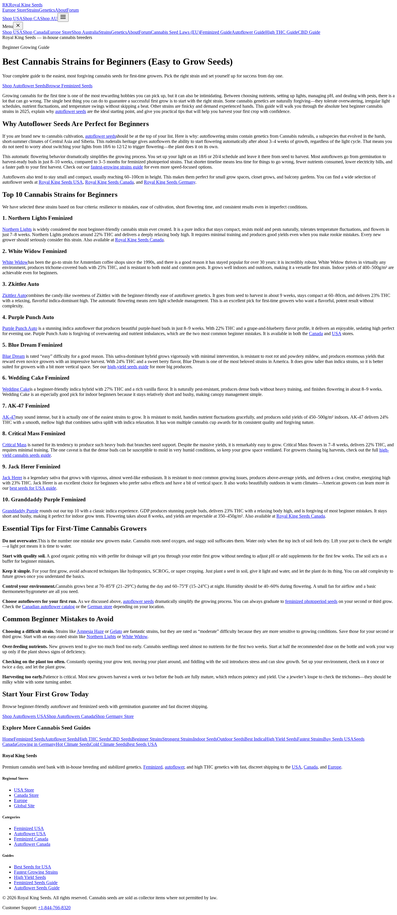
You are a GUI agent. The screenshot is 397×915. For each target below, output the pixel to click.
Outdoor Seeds (230, 739)
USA (336, 333)
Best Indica (254, 739)
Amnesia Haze (90, 631)
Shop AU (49, 18)
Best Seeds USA (141, 744)
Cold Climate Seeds (108, 744)
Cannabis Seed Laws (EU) (175, 32)
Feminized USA (29, 828)
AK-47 (8, 417)
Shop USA (12, 18)
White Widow (15, 262)
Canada (316, 333)
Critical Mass (14, 444)
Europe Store (14, 10)
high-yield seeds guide (128, 366)
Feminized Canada (31, 838)
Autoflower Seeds (61, 739)
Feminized (152, 766)
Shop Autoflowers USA (24, 716)
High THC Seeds (94, 739)
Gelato (116, 631)
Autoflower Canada (32, 844)
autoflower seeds (70, 111)
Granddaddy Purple (20, 510)
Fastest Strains (310, 739)
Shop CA (31, 18)
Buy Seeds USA (338, 739)
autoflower (174, 766)
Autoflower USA (30, 833)
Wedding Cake (16, 389)
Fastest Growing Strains (36, 872)
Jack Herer (12, 477)
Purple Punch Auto (19, 328)
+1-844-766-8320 (54, 907)
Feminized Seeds (29, 739)
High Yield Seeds (281, 739)
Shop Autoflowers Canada (71, 716)
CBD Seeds (121, 739)
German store (99, 606)
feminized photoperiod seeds (311, 601)
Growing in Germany (36, 744)
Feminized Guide (216, 32)
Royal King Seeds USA (61, 182)
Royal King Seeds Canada (109, 182)
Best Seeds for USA (32, 866)
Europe (334, 766)
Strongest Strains (177, 739)
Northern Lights (17, 229)
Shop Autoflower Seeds (24, 85)
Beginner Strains (147, 739)
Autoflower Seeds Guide (37, 887)
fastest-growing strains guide (117, 166)
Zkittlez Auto (14, 295)
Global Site (24, 805)
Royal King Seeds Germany (169, 182)
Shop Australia (85, 32)
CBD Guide (309, 32)
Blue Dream (13, 356)
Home (8, 739)
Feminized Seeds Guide (36, 882)
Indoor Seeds (205, 739)
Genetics (47, 10)
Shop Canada (35, 32)
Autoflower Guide (248, 32)
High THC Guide (281, 32)
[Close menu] (18, 26)
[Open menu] (63, 17)
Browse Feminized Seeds (69, 85)
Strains (32, 10)
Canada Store (26, 795)
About (61, 10)
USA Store (24, 789)
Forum (73, 10)
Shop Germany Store (114, 716)
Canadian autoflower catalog (48, 606)
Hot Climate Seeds (73, 744)
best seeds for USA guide (33, 488)
